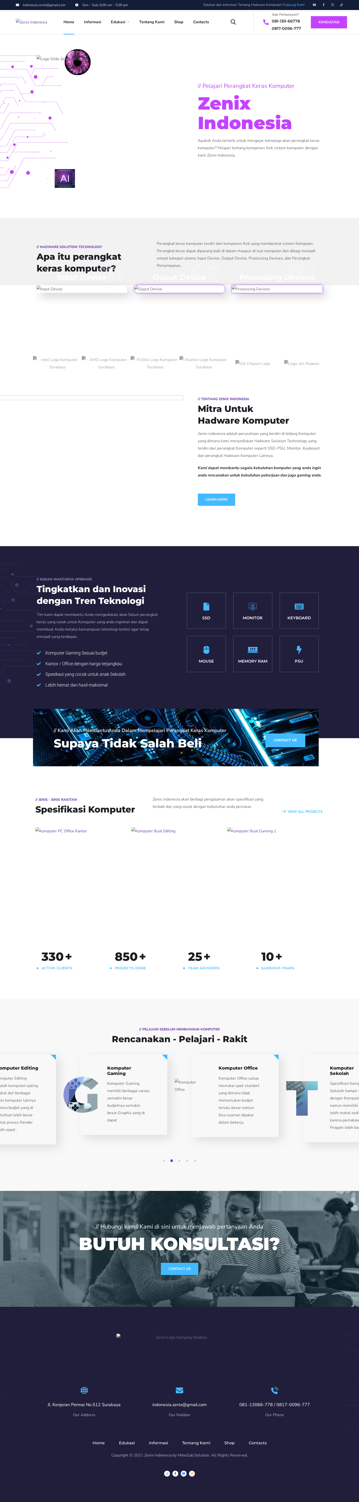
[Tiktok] (341, 4)
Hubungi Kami (294, 4)
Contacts (201, 22)
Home (68, 22)
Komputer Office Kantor (82, 904)
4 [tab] (188, 1160)
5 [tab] (196, 1160)
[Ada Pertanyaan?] (266, 22)
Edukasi (118, 22)
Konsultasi (328, 22)
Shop (178, 22)
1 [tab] (164, 1160)
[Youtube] (314, 4)
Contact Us (180, 1268)
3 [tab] (180, 1160)
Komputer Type (60, 913)
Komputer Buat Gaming (273, 904)
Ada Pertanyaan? (285, 14)
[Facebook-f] (323, 4)
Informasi (92, 22)
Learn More (216, 499)
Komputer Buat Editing (176, 904)
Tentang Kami (151, 22)
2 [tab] (172, 1160)
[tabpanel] (235, 1100)
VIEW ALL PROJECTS (305, 811)
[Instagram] (332, 4)
